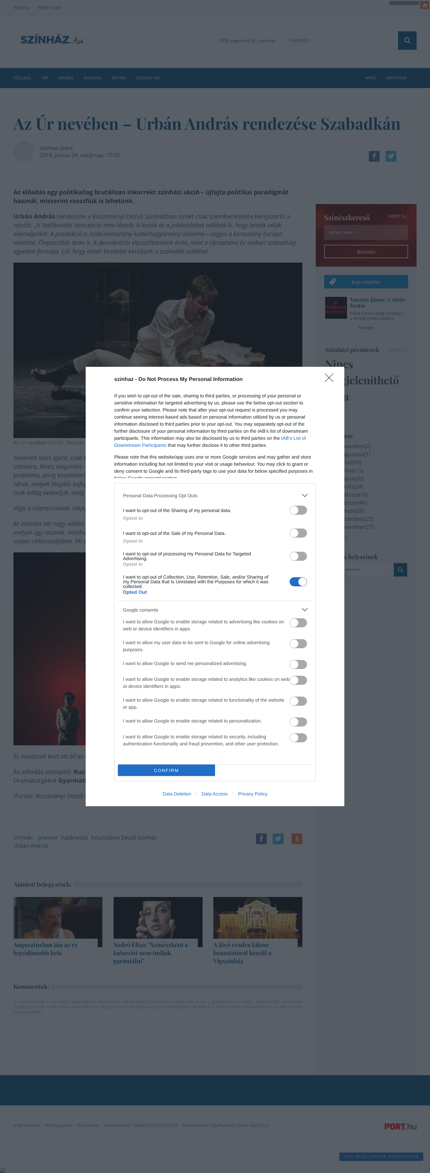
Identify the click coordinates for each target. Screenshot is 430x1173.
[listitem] (215, 495)
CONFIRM (166, 770)
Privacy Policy (252, 793)
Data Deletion (177, 793)
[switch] (298, 510)
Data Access (215, 793)
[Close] (331, 380)
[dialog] (215, 586)
